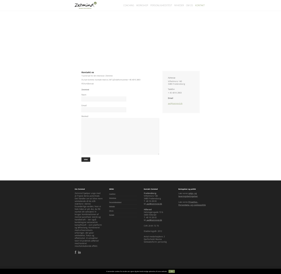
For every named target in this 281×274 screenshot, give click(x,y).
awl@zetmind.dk (175, 103)
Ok (172, 271)
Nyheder (112, 206)
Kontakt (111, 215)
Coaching (112, 194)
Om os (111, 211)
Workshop (112, 198)
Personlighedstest (115, 202)
